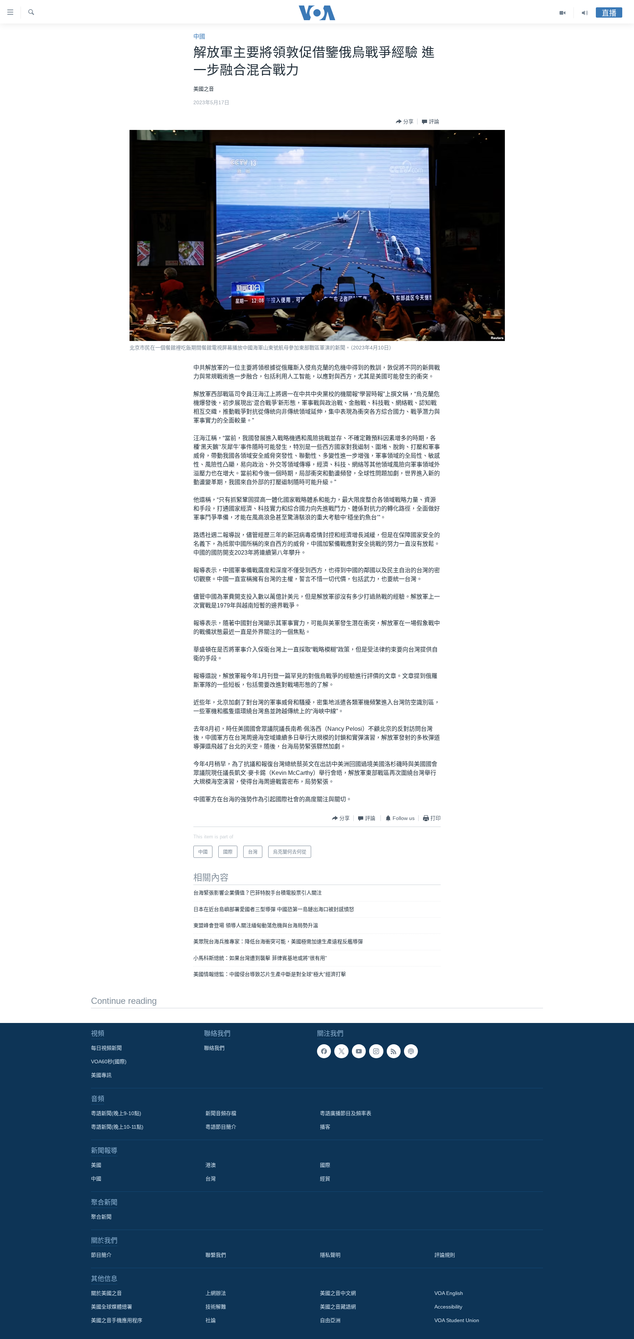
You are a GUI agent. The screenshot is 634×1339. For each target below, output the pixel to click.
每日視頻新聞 (106, 1048)
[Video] (562, 12)
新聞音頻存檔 (220, 1113)
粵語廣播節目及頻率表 (345, 1113)
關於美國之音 (106, 1293)
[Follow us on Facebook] (324, 1051)
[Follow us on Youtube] (359, 1051)
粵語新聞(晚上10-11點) (117, 1127)
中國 (199, 36)
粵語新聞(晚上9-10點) (116, 1113)
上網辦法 (215, 1293)
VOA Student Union (456, 1320)
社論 (210, 1320)
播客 (325, 1127)
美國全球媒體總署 (111, 1307)
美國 (96, 1165)
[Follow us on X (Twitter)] (341, 1051)
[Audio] (585, 12)
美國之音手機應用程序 (116, 1320)
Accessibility (448, 1307)
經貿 (325, 1179)
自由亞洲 (330, 1320)
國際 (325, 1165)
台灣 (210, 1179)
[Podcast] (411, 1051)
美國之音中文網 (338, 1293)
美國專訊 (101, 1075)
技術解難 (215, 1307)
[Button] (404, 121)
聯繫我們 (215, 1255)
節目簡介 (101, 1255)
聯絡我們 (214, 1048)
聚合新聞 (101, 1217)
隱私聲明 (330, 1255)
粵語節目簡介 (220, 1127)
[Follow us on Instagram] (376, 1051)
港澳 (210, 1165)
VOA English (448, 1293)
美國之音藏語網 (338, 1307)
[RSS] (394, 1051)
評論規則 (444, 1255)
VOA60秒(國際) (109, 1061)
